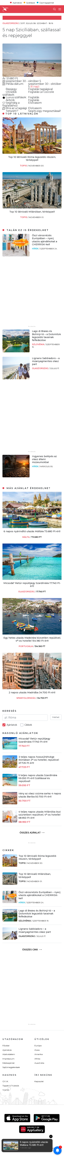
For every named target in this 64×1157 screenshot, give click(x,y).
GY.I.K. (5, 1081)
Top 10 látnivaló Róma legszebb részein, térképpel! (32, 158)
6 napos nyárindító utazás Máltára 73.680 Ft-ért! (32, 531)
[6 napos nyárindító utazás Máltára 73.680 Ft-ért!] (32, 527)
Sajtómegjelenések (11, 1067)
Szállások (30, 2)
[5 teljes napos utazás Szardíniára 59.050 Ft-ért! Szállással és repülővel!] (9, 785)
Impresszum (8, 1058)
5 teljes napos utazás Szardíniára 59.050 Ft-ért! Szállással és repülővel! (38, 778)
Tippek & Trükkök (10, 1085)
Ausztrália (39, 1063)
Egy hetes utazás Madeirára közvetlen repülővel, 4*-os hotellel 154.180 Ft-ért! (32, 639)
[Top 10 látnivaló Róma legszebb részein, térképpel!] (32, 152)
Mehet (55, 717)
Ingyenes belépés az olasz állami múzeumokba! (44, 459)
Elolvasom (35, 102)
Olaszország (40, 368)
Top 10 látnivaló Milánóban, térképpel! (32, 211)
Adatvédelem (8, 1054)
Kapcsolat (39, 1081)
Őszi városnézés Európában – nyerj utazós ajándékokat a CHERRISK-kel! (44, 240)
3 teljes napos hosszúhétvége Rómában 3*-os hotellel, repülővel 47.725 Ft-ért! (39, 759)
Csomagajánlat (46, 2)
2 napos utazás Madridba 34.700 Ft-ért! (32, 692)
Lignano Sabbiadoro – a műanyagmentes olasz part (46, 361)
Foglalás (34, 89)
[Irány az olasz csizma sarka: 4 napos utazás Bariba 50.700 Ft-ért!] (9, 803)
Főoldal (5, 1045)
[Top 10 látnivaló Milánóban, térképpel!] (32, 207)
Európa (38, 1045)
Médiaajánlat (8, 1063)
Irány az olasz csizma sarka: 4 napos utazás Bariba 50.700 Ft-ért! (40, 795)
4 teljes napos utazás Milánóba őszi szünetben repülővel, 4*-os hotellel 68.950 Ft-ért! (40, 814)
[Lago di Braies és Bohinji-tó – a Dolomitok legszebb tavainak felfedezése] (16, 351)
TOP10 (23, 165)
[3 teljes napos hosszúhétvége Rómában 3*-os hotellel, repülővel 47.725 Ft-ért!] (9, 766)
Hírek (35, 248)
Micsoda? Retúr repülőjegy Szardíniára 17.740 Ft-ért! (32, 585)
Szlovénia (38, 344)
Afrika (37, 1058)
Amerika (38, 1054)
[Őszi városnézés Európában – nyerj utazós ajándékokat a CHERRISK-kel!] (16, 255)
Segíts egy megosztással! (44, 111)
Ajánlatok (17, 2)
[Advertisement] (32, 293)
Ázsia (37, 1050)
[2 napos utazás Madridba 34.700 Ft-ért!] (32, 688)
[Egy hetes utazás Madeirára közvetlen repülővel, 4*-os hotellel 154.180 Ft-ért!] (32, 633)
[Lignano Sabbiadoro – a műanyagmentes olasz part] (16, 378)
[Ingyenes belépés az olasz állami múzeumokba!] (16, 476)
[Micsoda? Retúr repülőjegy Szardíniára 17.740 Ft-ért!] (32, 578)
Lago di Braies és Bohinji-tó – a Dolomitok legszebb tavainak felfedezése (46, 336)
